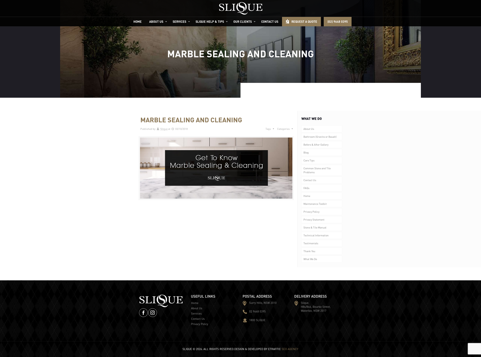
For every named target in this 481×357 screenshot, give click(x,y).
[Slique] (240, 8)
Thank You (309, 251)
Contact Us (309, 180)
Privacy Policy (311, 211)
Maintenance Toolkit (315, 203)
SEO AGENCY (290, 349)
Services (196, 313)
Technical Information (316, 235)
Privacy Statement (313, 219)
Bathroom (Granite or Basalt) (320, 136)
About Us (308, 128)
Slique (164, 128)
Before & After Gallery (315, 144)
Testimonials (310, 243)
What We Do (310, 259)
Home (306, 195)
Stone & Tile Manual (314, 227)
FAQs (306, 188)
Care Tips (309, 160)
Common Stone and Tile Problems (317, 170)
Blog (306, 152)
